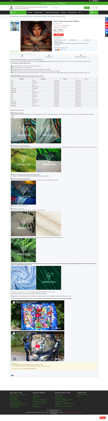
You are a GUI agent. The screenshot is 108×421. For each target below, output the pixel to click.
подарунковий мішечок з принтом (24, 291)
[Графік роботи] (96, 7)
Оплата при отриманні (14, 406)
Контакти (63, 12)
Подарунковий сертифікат (82, 394)
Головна (30, 12)
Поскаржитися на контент (67, 412)
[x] (12, 375)
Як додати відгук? (36, 396)
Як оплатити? (35, 398)
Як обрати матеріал (59, 394)
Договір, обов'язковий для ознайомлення (18, 394)
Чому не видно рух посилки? (61, 401)
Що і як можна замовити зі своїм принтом (63, 406)
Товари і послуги (38, 12)
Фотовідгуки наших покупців (15, 401)
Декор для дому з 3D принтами (25, 16)
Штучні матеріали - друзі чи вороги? (40, 403)
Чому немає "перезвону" (60, 398)
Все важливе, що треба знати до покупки (18, 403)
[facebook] (11, 375)
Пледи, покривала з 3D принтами (40, 16)
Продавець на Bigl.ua (54, 411)
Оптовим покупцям (37, 406)
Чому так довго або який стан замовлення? (64, 399)
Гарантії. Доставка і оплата (52, 12)
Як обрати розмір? (58, 396)
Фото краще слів (62, 3)
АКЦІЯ (78, 396)
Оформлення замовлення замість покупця (18, 404)
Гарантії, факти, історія (14, 396)
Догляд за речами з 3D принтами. (40, 401)
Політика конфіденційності (77, 412)
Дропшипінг (35, 404)
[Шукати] (87, 8)
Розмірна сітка (36, 394)
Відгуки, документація (14, 399)
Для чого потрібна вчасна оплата (40, 399)
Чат (103, 417)
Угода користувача (14, 398)
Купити (59, 34)
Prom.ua (60, 410)
